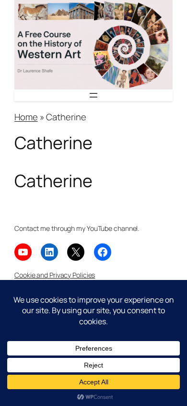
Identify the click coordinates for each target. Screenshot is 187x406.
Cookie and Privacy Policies (54, 274)
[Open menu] (93, 95)
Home (26, 117)
